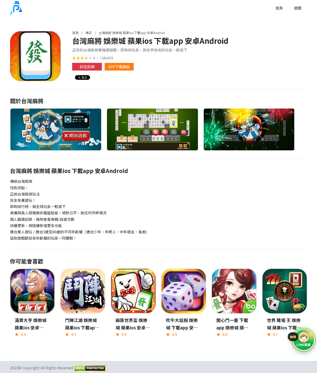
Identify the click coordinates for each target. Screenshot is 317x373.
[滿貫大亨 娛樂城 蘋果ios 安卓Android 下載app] (32, 305)
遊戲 (297, 8)
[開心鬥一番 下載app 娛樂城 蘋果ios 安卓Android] (234, 305)
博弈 (88, 32)
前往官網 (87, 66)
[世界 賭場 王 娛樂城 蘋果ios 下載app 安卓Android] (284, 305)
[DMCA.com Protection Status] (89, 368)
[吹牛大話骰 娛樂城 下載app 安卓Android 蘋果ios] (183, 305)
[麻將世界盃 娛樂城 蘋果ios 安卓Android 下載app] (133, 305)
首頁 (279, 8)
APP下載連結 (119, 66)
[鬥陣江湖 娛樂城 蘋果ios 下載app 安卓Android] (82, 305)
